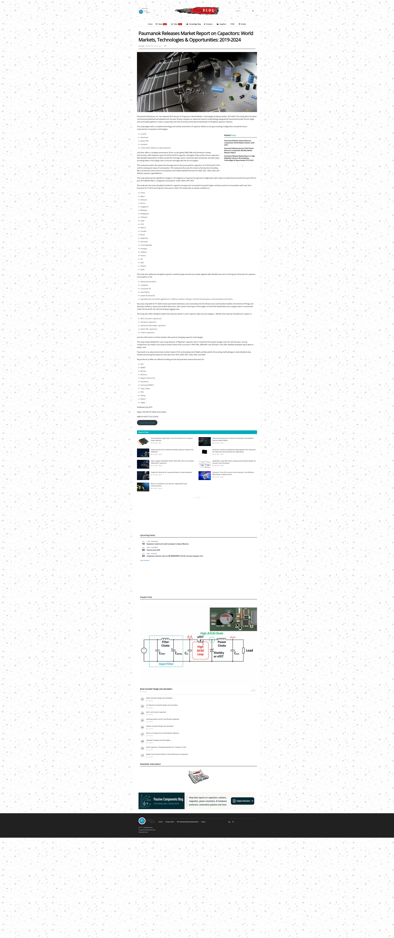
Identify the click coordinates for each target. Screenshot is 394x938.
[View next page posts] (242, 166)
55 (223, 495)
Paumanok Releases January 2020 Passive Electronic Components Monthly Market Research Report (239, 150)
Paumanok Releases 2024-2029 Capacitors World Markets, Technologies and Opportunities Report (154, 456)
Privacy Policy (170, 862)
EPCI (141, 868)
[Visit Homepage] (197, 11)
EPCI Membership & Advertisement (187, 862)
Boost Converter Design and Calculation (159, 739)
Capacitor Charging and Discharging (158, 781)
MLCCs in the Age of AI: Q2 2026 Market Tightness (162, 774)
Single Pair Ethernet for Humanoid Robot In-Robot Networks (171, 513)
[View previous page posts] (238, 166)
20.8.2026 (216, 483)
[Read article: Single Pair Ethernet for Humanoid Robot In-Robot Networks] (143, 516)
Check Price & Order (147, 422)
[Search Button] (253, 11)
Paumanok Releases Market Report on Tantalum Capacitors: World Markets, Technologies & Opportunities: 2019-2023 (193, 457)
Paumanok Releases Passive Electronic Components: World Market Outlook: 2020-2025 (239, 143)
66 (161, 495)
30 (223, 506)
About (203, 862)
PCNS (232, 24)
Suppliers (222, 24)
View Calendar (144, 601)
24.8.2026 (155, 483)
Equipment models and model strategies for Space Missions (168, 584)
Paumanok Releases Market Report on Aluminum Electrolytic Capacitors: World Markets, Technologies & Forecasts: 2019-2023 (236, 457)
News (162, 24)
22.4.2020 (141, 46)
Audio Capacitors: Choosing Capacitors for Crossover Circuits (166, 788)
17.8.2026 (155, 515)
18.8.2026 (216, 506)
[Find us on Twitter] (233, 862)
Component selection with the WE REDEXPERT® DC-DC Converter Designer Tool (175, 597)
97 (161, 515)
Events (243, 24)
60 (161, 506)
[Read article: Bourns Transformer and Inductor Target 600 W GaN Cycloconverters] (143, 527)
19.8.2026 (216, 495)
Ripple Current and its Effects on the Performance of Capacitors (167, 795)
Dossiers (209, 24)
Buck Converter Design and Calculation (156, 729)
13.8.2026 (155, 529)
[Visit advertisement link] (197, 841)
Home (150, 24)
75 (223, 483)
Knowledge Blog (195, 24)
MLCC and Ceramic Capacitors (156, 753)
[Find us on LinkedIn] (229, 862)
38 (223, 518)
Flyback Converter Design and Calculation (160, 767)
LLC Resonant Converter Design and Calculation (162, 746)
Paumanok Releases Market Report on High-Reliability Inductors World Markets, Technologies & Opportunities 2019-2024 (239, 158)
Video (177, 24)
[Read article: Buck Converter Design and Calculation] (198, 685)
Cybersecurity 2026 (153, 590)
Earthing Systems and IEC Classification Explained (162, 760)
